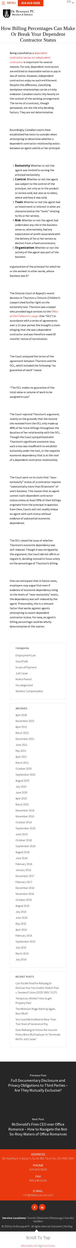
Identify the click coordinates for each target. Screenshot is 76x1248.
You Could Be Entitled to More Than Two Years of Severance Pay (36, 1022)
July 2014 (21, 959)
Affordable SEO (30, 1245)
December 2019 (25, 810)
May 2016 (21, 923)
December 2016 (25, 888)
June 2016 (21, 917)
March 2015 (22, 953)
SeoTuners (49, 1245)
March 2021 (22, 762)
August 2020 (22, 780)
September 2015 (25, 941)
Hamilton (38, 1221)
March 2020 (22, 804)
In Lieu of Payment (26, 667)
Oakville (68, 1218)
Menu (11, 3)
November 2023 (25, 721)
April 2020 (21, 798)
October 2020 (24, 768)
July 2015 (21, 947)
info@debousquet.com (38, 1195)
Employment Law (26, 655)
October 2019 (24, 822)
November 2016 (25, 894)
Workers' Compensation (29, 691)
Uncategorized (24, 685)
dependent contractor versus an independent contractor (30, 57)
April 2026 (21, 715)
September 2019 (25, 828)
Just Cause (22, 673)
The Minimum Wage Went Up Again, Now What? (36, 1011)
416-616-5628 (30, 3)
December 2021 (25, 739)
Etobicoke (43, 1218)
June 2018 (21, 858)
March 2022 (22, 733)
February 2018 (24, 864)
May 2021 (21, 750)
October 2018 (24, 840)
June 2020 (21, 792)
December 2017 (25, 876)
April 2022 (21, 727)
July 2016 (21, 911)
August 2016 (22, 905)
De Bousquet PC (21, 1226)
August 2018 (22, 852)
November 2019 (25, 816)
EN (69, 1)
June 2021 (21, 744)
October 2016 (24, 899)
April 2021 (21, 756)
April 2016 (21, 929)
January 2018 (23, 870)
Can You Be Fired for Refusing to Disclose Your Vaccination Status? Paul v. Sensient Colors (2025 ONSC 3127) (37, 987)
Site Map (68, 1226)
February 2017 (24, 882)
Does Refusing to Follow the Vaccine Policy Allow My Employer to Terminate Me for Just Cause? (38, 1034)
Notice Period (23, 679)
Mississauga (56, 1218)
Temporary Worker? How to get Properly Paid (34, 1001)
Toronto (31, 1218)
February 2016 (24, 935)
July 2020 (21, 786)
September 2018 (25, 846)
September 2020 (25, 774)
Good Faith (22, 661)
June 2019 (21, 834)
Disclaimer (56, 1226)
